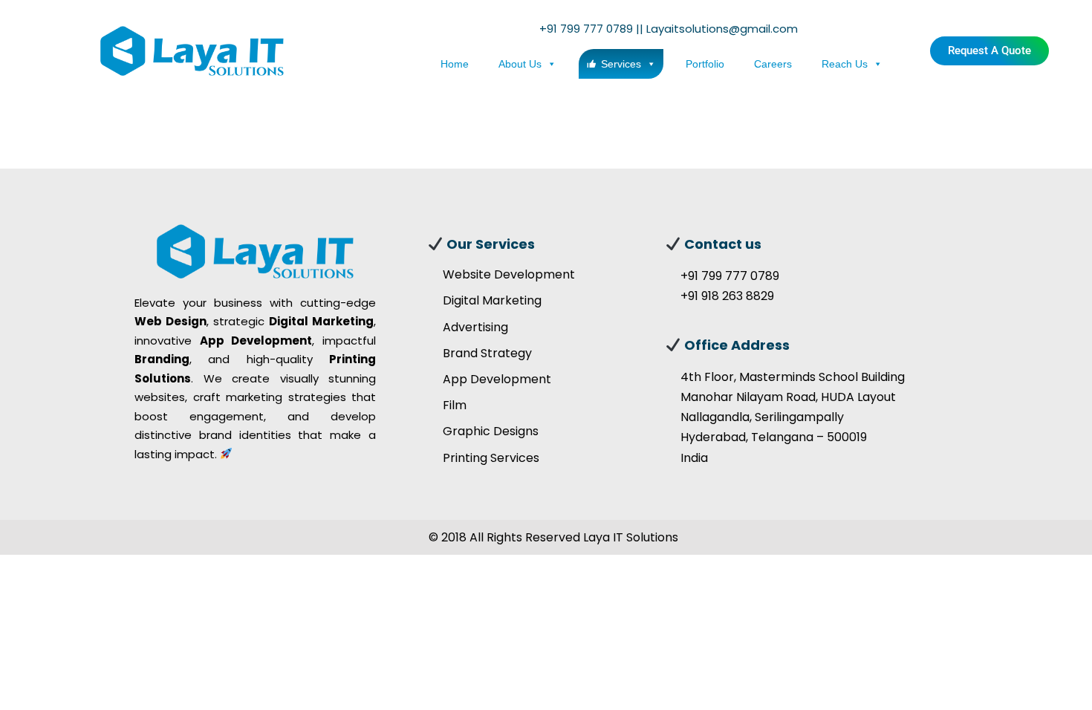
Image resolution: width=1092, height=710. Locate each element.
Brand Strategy (487, 353)
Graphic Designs (491, 431)
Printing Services (491, 457)
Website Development (509, 274)
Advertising (475, 327)
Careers (773, 64)
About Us (520, 64)
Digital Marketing (492, 300)
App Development (497, 379)
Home (455, 64)
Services (621, 64)
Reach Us (845, 64)
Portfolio (705, 64)
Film (455, 405)
